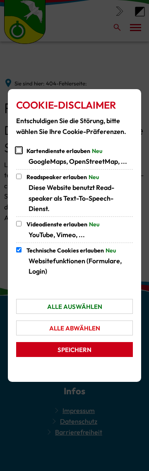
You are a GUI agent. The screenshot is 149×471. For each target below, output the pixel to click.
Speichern (74, 350)
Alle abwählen (74, 328)
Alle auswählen (74, 307)
